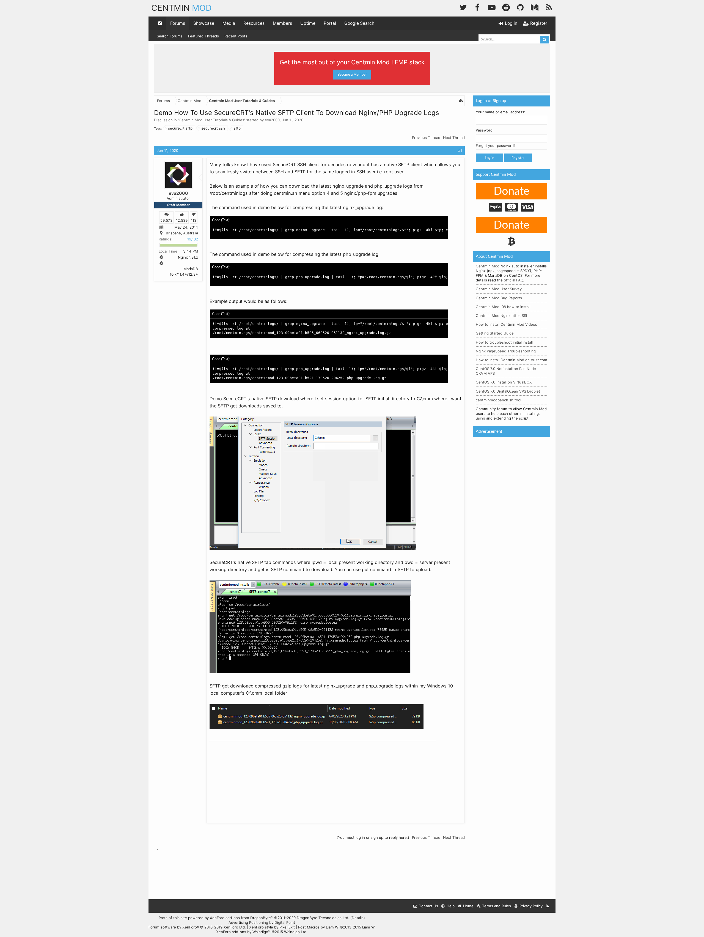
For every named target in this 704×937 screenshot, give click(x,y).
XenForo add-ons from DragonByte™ (241, 918)
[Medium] (534, 7)
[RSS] (549, 7)
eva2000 (272, 120)
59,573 (166, 220)
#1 (460, 150)
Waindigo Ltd (295, 932)
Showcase (203, 23)
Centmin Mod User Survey (499, 289)
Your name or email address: (500, 112)
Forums (177, 23)
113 (193, 220)
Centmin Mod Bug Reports (499, 298)
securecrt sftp (180, 128)
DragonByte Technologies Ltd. (323, 918)
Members (282, 23)
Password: (485, 130)
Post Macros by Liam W (336, 927)
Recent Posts (235, 36)
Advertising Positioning (248, 922)
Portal (330, 23)
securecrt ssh (213, 128)
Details (358, 918)
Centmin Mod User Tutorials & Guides (211, 120)
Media (228, 23)
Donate (511, 191)
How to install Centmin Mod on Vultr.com (511, 360)
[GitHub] (520, 7)
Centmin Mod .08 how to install (503, 307)
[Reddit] (506, 7)
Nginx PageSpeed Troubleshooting (506, 351)
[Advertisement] (251, 778)
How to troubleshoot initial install (504, 342)
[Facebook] (477, 7)
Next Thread (454, 137)
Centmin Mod (487, 266)
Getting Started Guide (495, 333)
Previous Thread (426, 137)
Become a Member (352, 74)
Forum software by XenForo (197, 927)
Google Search (359, 23)
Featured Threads (203, 36)
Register (518, 158)
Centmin (181, 8)
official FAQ (513, 280)
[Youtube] (491, 7)
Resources (254, 23)
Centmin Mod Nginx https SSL (502, 315)
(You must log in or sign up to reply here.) (373, 837)
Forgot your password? (496, 145)
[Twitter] (463, 7)
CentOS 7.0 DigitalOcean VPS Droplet (508, 391)
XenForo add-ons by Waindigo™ (243, 932)
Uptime (307, 23)
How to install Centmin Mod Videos (506, 324)
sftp (237, 128)
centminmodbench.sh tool (498, 400)
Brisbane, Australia (182, 233)
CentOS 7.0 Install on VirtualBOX (504, 382)
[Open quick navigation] (160, 23)
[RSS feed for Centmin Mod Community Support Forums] (547, 906)
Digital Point (284, 922)
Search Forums (170, 36)
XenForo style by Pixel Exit (272, 927)
